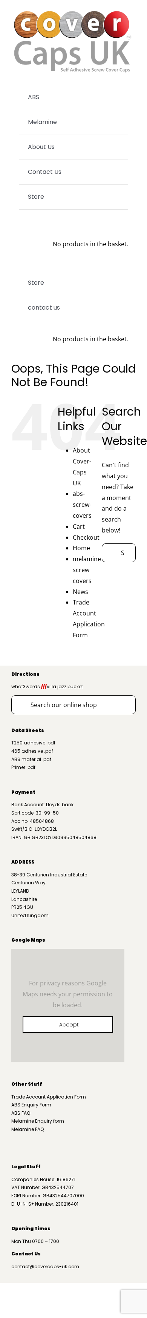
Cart (79, 526)
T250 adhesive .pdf (33, 743)
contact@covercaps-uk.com (45, 1266)
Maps (37, 940)
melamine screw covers (87, 570)
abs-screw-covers (82, 504)
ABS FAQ (20, 1113)
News (80, 592)
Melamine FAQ (27, 1129)
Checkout (86, 537)
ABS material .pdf (31, 759)
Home (81, 548)
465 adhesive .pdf (32, 751)
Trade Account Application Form (48, 1097)
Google (20, 940)
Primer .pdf (23, 767)
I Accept (68, 1024)
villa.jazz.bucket (62, 686)
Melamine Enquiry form (37, 1121)
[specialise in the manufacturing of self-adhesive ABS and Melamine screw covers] (73, 10)
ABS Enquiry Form (31, 1105)
